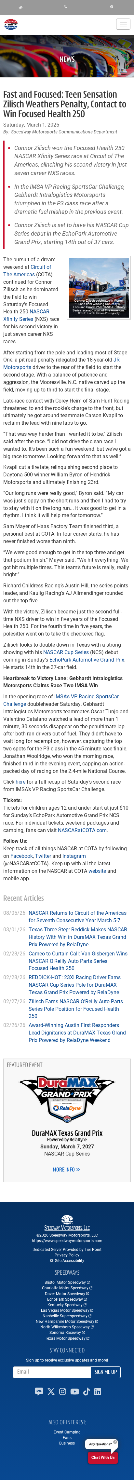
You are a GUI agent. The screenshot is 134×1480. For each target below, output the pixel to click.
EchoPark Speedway (65, 1299)
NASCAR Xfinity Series (26, 315)
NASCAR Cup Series (66, 652)
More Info (64, 1170)
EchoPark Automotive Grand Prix (86, 659)
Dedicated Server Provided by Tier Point (67, 1249)
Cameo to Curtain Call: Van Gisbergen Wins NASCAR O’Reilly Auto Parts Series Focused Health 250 (78, 961)
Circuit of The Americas (27, 270)
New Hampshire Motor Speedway (65, 1321)
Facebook (21, 855)
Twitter (43, 855)
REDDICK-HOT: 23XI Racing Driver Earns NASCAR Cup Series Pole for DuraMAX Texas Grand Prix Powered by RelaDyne (75, 984)
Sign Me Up (106, 1373)
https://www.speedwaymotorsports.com (67, 1240)
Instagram (74, 855)
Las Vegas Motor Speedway (65, 1310)
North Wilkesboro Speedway (65, 1326)
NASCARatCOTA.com (82, 830)
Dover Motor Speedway (65, 1293)
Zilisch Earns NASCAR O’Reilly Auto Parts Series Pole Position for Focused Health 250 (76, 1009)
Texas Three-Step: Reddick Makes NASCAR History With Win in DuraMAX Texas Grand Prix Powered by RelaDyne (78, 937)
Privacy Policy (67, 1254)
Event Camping (67, 1431)
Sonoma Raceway (65, 1332)
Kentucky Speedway (65, 1304)
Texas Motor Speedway (65, 1338)
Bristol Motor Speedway (65, 1282)
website (97, 870)
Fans (67, 1437)
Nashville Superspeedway (65, 1315)
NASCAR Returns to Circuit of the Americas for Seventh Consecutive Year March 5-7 (78, 916)
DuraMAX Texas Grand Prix (67, 1136)
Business (67, 1443)
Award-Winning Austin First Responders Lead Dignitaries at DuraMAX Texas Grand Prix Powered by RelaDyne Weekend (77, 1032)
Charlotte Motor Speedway (65, 1287)
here (20, 781)
